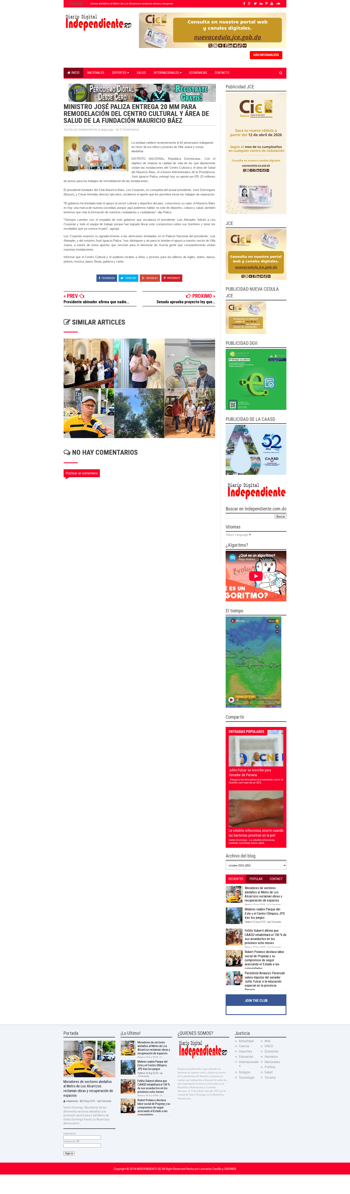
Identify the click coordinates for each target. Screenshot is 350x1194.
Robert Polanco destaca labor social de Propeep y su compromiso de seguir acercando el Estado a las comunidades (264, 960)
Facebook (108, 278)
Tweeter (130, 278)
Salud (141, 73)
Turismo (270, 1077)
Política (270, 1067)
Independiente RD (149, 1168)
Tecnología (246, 1077)
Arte (267, 1041)
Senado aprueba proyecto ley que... (186, 301)
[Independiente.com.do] (203, 1057)
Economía (271, 1051)
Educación (246, 1057)
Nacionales (95, 73)
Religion (244, 1072)
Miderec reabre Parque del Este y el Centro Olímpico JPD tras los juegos (265, 913)
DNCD (269, 1046)
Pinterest (173, 278)
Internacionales (167, 73)
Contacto (222, 73)
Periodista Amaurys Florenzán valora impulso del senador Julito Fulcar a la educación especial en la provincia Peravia (265, 981)
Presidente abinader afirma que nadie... (96, 301)
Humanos (271, 1057)
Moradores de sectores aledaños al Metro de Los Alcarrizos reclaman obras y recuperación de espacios (131, 3)
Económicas (198, 73)
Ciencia (244, 1046)
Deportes (119, 73)
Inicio (74, 73)
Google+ (152, 278)
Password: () (71, 1141)
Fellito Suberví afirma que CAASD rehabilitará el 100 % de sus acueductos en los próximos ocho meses (265, 936)
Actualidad (246, 1041)
